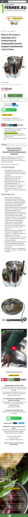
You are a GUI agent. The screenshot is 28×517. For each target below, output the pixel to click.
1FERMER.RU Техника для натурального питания (13, 456)
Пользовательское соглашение (9, 463)
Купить (15, 95)
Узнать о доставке (14, 438)
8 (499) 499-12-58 (14, 486)
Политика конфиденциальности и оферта (12, 458)
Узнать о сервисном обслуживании (14, 439)
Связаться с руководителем (14, 436)
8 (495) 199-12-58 (14, 483)
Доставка (3, 474)
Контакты (3, 467)
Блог (2, 472)
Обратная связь (5, 479)
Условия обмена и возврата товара (10, 461)
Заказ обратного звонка (7, 476)
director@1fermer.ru (16, 495)
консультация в (9, 104)
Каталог (3, 470)
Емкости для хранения (9, 31)
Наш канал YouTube (6, 465)
